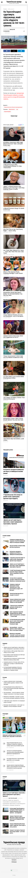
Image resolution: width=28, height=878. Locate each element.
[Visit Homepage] (14, 2)
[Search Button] (26, 2)
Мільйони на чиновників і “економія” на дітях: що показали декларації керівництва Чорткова (17, 635)
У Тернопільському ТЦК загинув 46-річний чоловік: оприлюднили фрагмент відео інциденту (13, 496)
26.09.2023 (7, 32)
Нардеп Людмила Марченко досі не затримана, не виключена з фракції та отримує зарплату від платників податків (15, 744)
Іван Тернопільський (13, 798)
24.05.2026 (6, 500)
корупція (6, 789)
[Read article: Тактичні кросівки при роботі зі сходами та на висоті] (6, 595)
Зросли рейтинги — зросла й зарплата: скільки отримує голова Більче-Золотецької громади (17, 629)
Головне (6, 466)
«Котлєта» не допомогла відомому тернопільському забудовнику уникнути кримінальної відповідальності (15, 752)
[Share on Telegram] (21, 51)
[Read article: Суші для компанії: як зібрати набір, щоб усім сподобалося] (6, 547)
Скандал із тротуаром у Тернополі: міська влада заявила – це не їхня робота (17, 832)
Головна (5, 9)
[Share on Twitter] (14, 51)
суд (17, 109)
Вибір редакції (11, 9)
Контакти (14, 860)
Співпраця (14, 862)
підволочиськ (12, 109)
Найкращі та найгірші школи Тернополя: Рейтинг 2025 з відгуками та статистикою (12, 735)
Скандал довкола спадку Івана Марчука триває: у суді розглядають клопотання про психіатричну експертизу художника (16, 767)
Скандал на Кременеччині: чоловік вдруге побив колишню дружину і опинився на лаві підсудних (17, 601)
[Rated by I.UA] (14, 870)
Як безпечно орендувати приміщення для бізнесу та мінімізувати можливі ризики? (13, 471)
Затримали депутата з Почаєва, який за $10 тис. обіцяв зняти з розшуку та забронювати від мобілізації (14, 663)
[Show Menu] (2, 2)
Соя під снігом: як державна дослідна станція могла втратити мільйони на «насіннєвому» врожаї (17, 579)
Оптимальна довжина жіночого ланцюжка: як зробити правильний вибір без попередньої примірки (17, 541)
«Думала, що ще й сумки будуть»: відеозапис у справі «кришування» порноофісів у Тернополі (12, 522)
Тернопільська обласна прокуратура (13, 107)
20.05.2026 (6, 525)
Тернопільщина (7, 111)
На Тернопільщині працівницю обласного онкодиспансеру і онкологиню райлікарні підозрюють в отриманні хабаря (13, 669)
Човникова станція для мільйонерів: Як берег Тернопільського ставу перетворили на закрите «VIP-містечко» (16, 587)
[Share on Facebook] (6, 51)
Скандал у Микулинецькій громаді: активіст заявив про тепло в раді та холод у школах (17, 825)
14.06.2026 (6, 475)
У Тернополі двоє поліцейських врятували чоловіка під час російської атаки (16, 607)
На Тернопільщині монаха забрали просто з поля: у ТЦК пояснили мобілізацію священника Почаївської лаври (14, 688)
